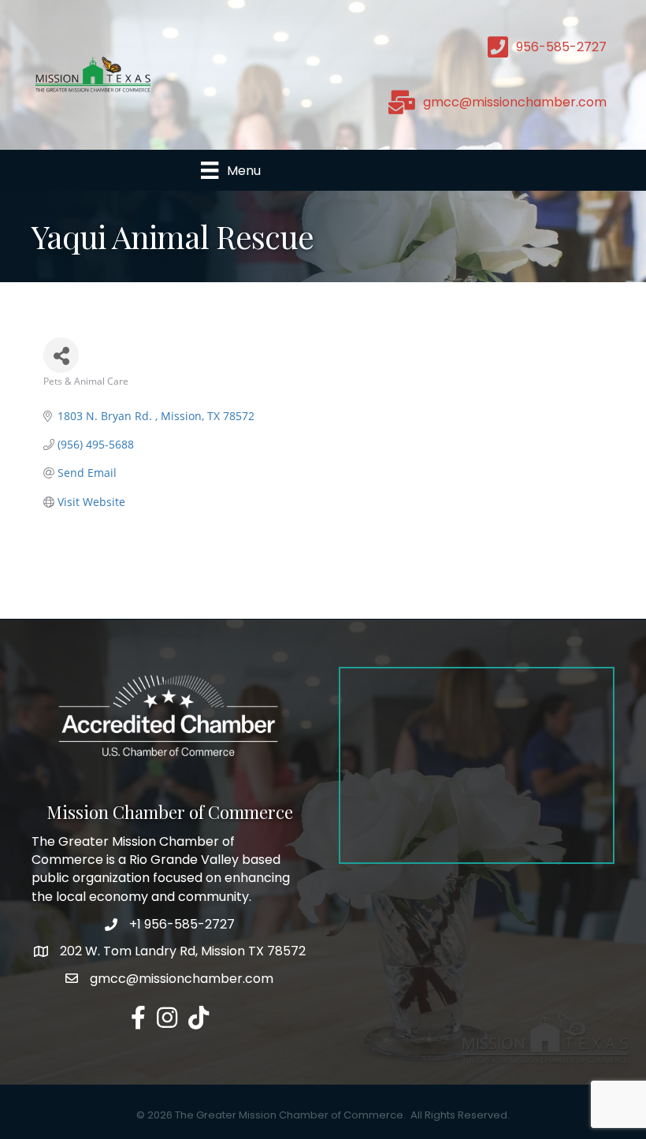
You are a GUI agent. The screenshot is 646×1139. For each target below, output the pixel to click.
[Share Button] (61, 355)
